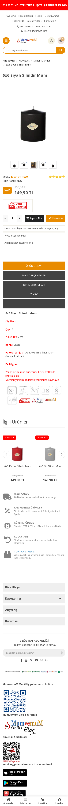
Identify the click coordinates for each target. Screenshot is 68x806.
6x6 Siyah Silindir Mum (18, 64)
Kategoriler (25, 803)
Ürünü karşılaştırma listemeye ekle (24, 228)
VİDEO (34, 293)
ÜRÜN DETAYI (34, 265)
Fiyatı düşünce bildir (16, 235)
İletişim (38, 15)
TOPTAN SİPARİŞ (24, 551)
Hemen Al (57, 218)
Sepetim (42, 803)
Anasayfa (9, 60)
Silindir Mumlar (41, 60)
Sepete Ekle (36, 218)
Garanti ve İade (34, 20)
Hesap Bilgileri (25, 15)
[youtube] (36, 660)
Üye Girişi (11, 15)
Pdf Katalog (50, 20)
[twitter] (31, 660)
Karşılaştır (50, 228)
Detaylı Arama (52, 15)
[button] (61, 454)
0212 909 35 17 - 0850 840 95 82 (35, 26)
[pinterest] (41, 660)
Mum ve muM (19, 177)
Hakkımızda (18, 20)
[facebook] (21, 660)
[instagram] (26, 660)
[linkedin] (46, 660)
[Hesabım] (51, 41)
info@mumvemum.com (35, 30)
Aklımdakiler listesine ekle (19, 242)
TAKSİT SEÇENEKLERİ (34, 275)
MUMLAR (24, 60)
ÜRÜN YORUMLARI (34, 285)
